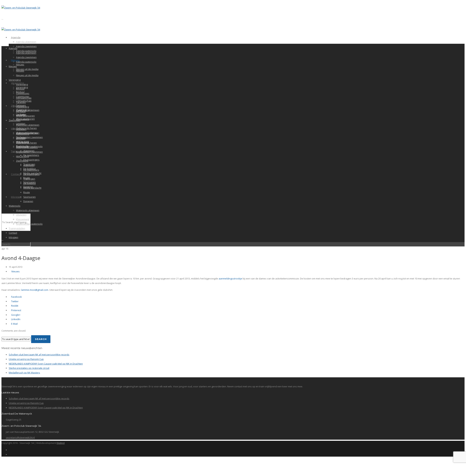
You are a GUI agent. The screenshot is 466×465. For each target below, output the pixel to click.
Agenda (15, 37)
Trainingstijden (17, 228)
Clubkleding (22, 106)
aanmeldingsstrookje (230, 278)
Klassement (22, 119)
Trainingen (29, 178)
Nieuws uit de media (27, 69)
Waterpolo (14, 205)
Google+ (15, 314)
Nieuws (15, 60)
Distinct (61, 443)
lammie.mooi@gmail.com (34, 289)
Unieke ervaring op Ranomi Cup (26, 359)
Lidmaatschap (23, 98)
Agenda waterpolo (26, 61)
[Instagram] (10, 454)
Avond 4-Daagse (20, 257)
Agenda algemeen (26, 41)
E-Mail (14, 323)
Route (26, 192)
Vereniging (15, 79)
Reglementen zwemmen (29, 137)
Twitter (15, 301)
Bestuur (20, 88)
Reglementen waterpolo (29, 223)
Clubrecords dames (27, 147)
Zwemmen (14, 120)
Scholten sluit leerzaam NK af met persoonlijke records (39, 354)
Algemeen (28, 165)
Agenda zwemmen (26, 46)
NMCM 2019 (22, 156)
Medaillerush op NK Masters (24, 372)
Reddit (14, 305)
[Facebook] (10, 450)
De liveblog (29, 183)
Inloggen (16, 196)
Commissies (22, 93)
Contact (16, 174)
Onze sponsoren (25, 115)
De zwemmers (31, 155)
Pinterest (16, 310)
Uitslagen (21, 129)
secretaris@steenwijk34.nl (20, 437)
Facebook (16, 296)
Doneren (28, 201)
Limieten (20, 138)
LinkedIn (15, 319)
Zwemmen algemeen (27, 110)
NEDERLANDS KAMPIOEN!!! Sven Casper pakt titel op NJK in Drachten (46, 363)
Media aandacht (32, 187)
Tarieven (21, 102)
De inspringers (31, 159)
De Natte (21, 111)
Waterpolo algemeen (27, 210)
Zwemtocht (22, 160)
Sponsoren (29, 197)
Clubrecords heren (26, 128)
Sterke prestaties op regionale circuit (29, 368)
